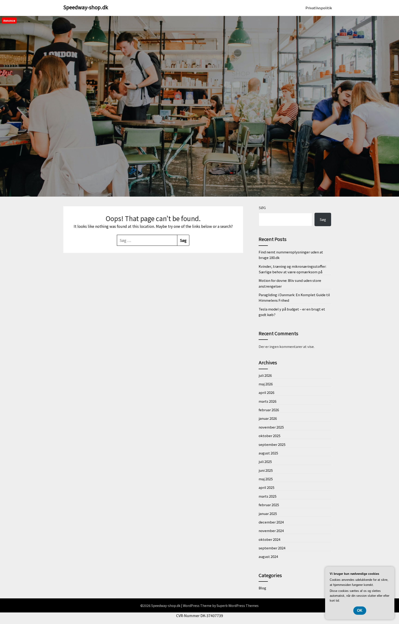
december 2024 (271, 522)
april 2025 (266, 487)
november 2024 (271, 530)
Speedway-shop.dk (85, 7)
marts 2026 (267, 401)
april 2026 (266, 392)
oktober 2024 (269, 539)
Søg (262, 207)
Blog (262, 587)
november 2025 (271, 427)
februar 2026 (269, 409)
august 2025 (268, 452)
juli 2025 (265, 461)
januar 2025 (268, 513)
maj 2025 (266, 478)
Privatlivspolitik (318, 7)
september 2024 (272, 547)
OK (360, 610)
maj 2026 (266, 383)
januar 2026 (268, 418)
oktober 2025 (269, 435)
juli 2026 (265, 375)
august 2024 (268, 556)
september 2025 (272, 444)
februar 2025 (269, 504)
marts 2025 (267, 496)
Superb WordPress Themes (238, 605)
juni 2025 (266, 470)
